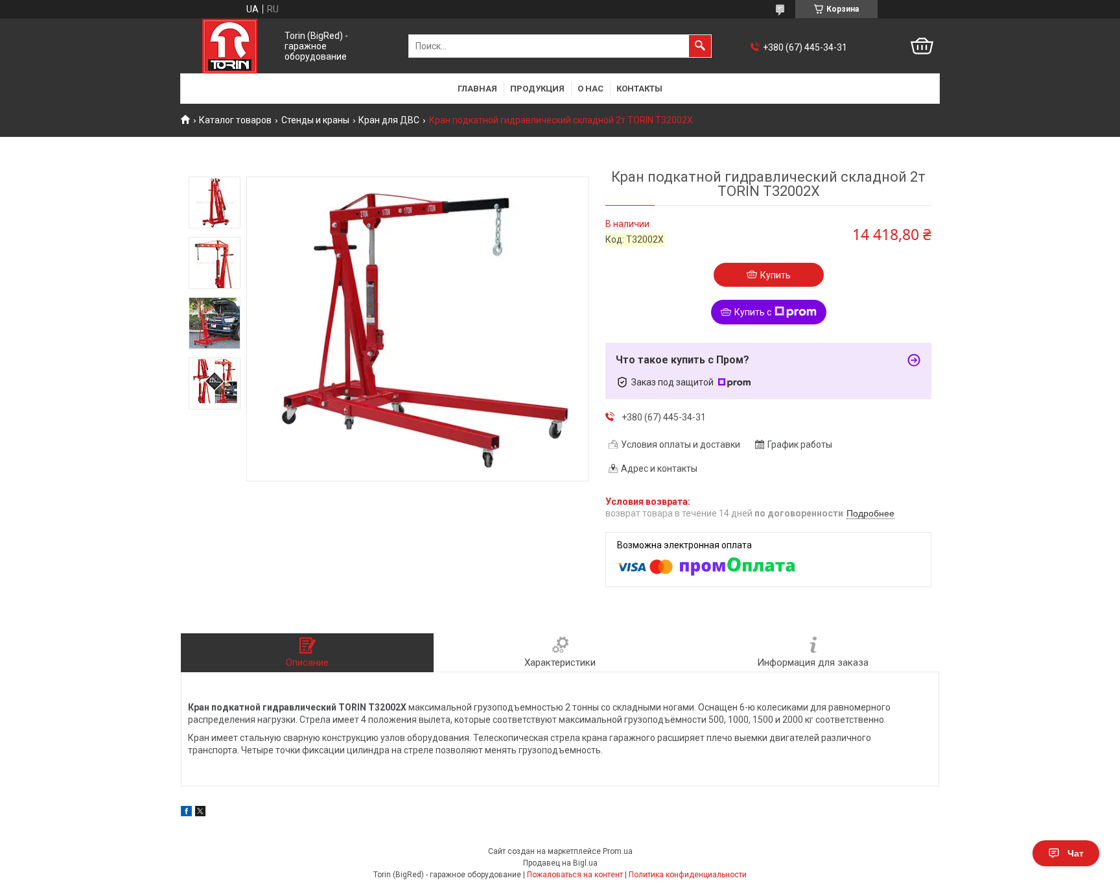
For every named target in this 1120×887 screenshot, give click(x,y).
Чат (1076, 853)
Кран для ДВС (388, 120)
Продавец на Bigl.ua (560, 863)
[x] (200, 813)
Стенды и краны (315, 120)
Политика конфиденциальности (688, 874)
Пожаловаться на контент (575, 874)
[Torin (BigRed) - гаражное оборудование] (229, 46)
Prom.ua (618, 851)
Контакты (639, 88)
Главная (477, 88)
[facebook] (186, 813)
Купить (775, 275)
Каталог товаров (235, 120)
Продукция (537, 88)
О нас (590, 88)
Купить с (752, 312)
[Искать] (700, 46)
